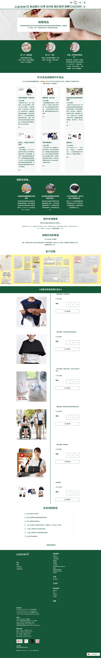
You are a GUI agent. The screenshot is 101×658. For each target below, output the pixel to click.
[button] (35, 6)
